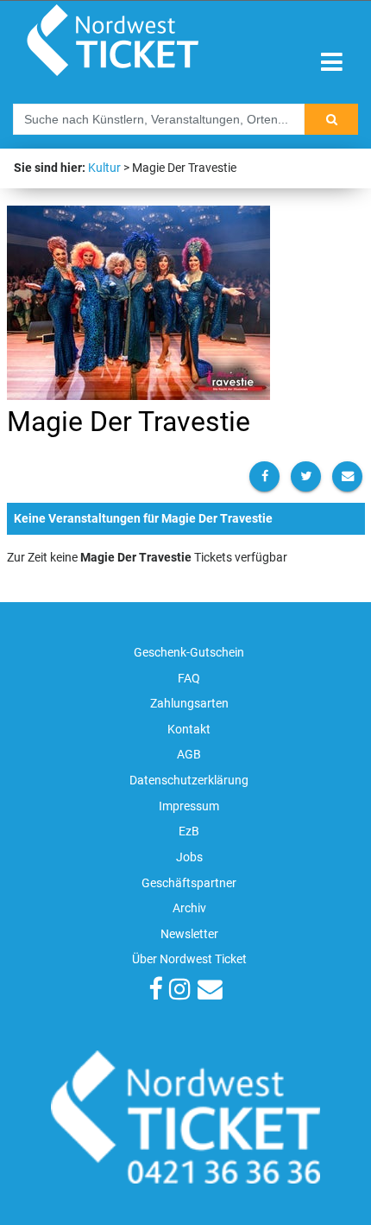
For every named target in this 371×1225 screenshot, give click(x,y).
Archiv (189, 908)
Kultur (104, 168)
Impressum (189, 806)
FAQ (189, 678)
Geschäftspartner (188, 883)
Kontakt (189, 729)
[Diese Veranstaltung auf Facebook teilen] (264, 476)
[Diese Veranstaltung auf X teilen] (305, 476)
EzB (189, 831)
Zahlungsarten (189, 703)
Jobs (189, 857)
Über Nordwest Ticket (189, 959)
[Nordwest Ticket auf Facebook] (155, 991)
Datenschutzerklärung (188, 780)
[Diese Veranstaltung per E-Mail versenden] (347, 476)
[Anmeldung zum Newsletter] (210, 991)
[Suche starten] (331, 119)
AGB (189, 754)
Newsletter (189, 934)
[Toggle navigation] (331, 62)
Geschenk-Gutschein (189, 652)
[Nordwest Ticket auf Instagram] (180, 991)
